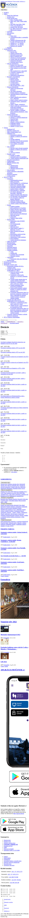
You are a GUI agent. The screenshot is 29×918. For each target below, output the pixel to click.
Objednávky (7, 859)
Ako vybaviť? (10, 146)
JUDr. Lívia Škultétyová (16, 25)
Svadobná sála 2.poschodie (17, 254)
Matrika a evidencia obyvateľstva (18, 136)
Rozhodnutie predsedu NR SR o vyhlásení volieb (15, 267)
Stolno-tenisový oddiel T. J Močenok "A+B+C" (17, 229)
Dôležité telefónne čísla (13, 162)
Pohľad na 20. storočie (16, 46)
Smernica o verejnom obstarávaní (18, 117)
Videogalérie (10, 257)
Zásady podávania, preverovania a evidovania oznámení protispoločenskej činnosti (19, 107)
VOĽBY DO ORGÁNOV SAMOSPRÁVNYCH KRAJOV (15, 300)
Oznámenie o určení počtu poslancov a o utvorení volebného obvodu (18, 276)
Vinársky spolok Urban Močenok (18, 203)
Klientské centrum (15, 256)
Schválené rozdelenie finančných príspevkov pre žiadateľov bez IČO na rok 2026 (13, 342)
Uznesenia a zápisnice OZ (17, 72)
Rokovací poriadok (9, 849)
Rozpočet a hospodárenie (13, 76)
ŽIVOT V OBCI (8, 177)
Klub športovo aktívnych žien (17, 234)
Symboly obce (10, 17)
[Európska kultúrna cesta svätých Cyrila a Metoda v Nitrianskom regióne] (5, 644)
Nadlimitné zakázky (15, 125)
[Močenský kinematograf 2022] (5, 631)
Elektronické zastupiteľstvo (17, 75)
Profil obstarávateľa (15, 116)
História (9, 34)
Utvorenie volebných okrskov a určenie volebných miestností (17, 315)
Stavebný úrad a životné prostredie (19, 141)
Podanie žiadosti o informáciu (17, 92)
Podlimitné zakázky (15, 123)
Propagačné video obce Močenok (18, 259)
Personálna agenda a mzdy (17, 142)
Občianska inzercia (12, 247)
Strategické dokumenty (16, 60)
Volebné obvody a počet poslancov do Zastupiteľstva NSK (19, 306)
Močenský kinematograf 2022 (10, 634)
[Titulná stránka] (10, 8)
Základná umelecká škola (16, 168)
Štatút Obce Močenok (12, 15)
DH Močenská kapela (15, 212)
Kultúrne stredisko (15, 206)
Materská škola (14, 167)
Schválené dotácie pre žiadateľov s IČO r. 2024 (13, 368)
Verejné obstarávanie (12, 114)
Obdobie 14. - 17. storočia (17, 43)
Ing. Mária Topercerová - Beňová (18, 28)
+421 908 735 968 (13, 877)
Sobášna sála (13, 253)
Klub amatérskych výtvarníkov (18, 208)
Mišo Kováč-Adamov (15, 30)
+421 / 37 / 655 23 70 (16, 871)
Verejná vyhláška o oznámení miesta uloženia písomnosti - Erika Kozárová (19, 112)
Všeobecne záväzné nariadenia (18, 57)
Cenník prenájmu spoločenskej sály (19, 158)
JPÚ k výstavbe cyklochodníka (12, 317)
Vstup (11, 251)
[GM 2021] (5, 658)
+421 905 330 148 (14, 882)
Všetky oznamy (5, 576)
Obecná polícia (11, 170)
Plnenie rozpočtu (14, 79)
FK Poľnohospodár (15, 224)
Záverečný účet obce (15, 81)
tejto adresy (14, 472)
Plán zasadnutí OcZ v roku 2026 (18, 71)
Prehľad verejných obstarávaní (11, 862)
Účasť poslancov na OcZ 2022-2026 (12, 493)
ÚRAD (6, 127)
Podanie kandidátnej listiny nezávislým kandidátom (17, 285)
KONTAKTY (7, 263)
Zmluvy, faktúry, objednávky (17, 104)
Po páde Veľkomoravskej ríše (17, 41)
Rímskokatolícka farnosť (16, 180)
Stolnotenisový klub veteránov (18, 237)
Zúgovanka (13, 216)
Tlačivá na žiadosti (15, 152)
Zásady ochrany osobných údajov (18, 100)
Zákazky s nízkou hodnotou (17, 122)
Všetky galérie (4, 666)
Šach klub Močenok (15, 235)
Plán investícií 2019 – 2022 (17, 85)
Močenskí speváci (14, 215)
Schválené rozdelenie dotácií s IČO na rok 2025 (13, 352)
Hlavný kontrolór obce (16, 56)
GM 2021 (4, 662)
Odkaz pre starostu (12, 241)
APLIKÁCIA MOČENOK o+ (13, 670)
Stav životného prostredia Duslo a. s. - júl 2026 (13, 556)
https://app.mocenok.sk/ (18, 813)
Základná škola (14, 165)
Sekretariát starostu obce (16, 55)
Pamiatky (9, 47)
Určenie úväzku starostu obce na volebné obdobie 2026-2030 (18, 280)
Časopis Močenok (11, 244)
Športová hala (10, 260)
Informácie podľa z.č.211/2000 (12, 850)
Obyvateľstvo (10, 33)
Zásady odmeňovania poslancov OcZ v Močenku (18, 97)
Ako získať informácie (16, 91)
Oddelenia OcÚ (11, 133)
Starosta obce (13, 52)
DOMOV (6, 12)
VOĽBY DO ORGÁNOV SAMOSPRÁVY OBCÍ (14, 269)
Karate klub (13, 225)
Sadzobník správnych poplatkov (18, 157)
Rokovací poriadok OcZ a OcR (18, 66)
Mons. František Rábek (16, 20)
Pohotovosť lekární (12, 248)
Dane (11, 138)
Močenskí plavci (14, 227)
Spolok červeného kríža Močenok (18, 194)
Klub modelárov (14, 238)
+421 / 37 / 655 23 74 (12, 874)
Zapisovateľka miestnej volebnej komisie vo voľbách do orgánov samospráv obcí (18, 289)
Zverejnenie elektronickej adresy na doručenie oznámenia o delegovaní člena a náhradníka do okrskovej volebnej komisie (19, 311)
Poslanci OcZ (7, 841)
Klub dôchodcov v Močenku (17, 190)
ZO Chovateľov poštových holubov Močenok (17, 198)
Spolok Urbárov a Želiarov (17, 189)
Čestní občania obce (12, 18)
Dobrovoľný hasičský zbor (17, 184)
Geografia (9, 31)
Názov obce (13, 36)
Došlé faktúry (7, 858)
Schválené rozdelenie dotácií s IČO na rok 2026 (13, 348)
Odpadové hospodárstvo (13, 159)
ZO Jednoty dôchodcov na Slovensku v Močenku (17, 192)
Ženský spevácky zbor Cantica (18, 209)
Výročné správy (14, 82)
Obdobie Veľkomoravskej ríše (18, 40)
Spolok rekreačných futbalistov (18, 240)
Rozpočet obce (14, 78)
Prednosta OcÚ (11, 129)
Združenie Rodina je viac (16, 200)
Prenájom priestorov (12, 174)
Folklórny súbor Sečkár (16, 218)
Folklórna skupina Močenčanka (18, 211)
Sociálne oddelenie (15, 139)
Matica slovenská (14, 181)
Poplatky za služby (15, 155)
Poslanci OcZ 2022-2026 (16, 65)
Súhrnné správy (14, 120)
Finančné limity (14, 119)
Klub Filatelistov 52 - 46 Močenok (19, 183)
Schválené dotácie (14, 84)
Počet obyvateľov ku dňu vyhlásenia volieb (16, 272)
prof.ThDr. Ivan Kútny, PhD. (17, 24)
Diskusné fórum (11, 243)
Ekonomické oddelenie (16, 135)
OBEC (5, 14)
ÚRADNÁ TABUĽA (7, 529)
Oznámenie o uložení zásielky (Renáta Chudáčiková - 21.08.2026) (11, 541)
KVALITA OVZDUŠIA (10, 262)
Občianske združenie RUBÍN (17, 187)
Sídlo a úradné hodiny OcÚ (14, 132)
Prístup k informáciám (12, 87)
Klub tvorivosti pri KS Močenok (18, 213)
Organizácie (10, 178)
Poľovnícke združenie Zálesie (17, 186)
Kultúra (9, 205)
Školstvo (9, 164)
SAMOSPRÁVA (8, 49)
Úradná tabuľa (11, 161)
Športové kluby (11, 219)
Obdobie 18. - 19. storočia (17, 44)
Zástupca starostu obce (16, 53)
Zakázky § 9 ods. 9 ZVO (16, 126)
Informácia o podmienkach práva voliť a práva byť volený (18, 283)
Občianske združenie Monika (17, 202)
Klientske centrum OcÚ (13, 130)
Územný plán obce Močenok (17, 59)
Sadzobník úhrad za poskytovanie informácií (14, 507)
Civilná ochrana (11, 176)
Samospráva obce (11, 50)
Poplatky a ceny (11, 154)
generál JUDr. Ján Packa (16, 27)
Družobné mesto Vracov (16, 62)
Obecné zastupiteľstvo (12, 63)
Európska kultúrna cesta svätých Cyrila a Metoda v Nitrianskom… (14, 648)
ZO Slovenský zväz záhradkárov (18, 196)
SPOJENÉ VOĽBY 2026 (10, 264)
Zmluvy (6, 856)
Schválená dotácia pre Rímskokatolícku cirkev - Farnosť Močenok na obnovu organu (13, 396)
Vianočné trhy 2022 (9, 622)
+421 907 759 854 (16, 880)
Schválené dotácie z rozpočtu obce (12, 861)
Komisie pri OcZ (14, 73)
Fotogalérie (10, 245)
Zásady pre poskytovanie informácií (10, 505)
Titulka (2, 321)
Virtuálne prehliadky (12, 250)
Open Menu (4, 9)
